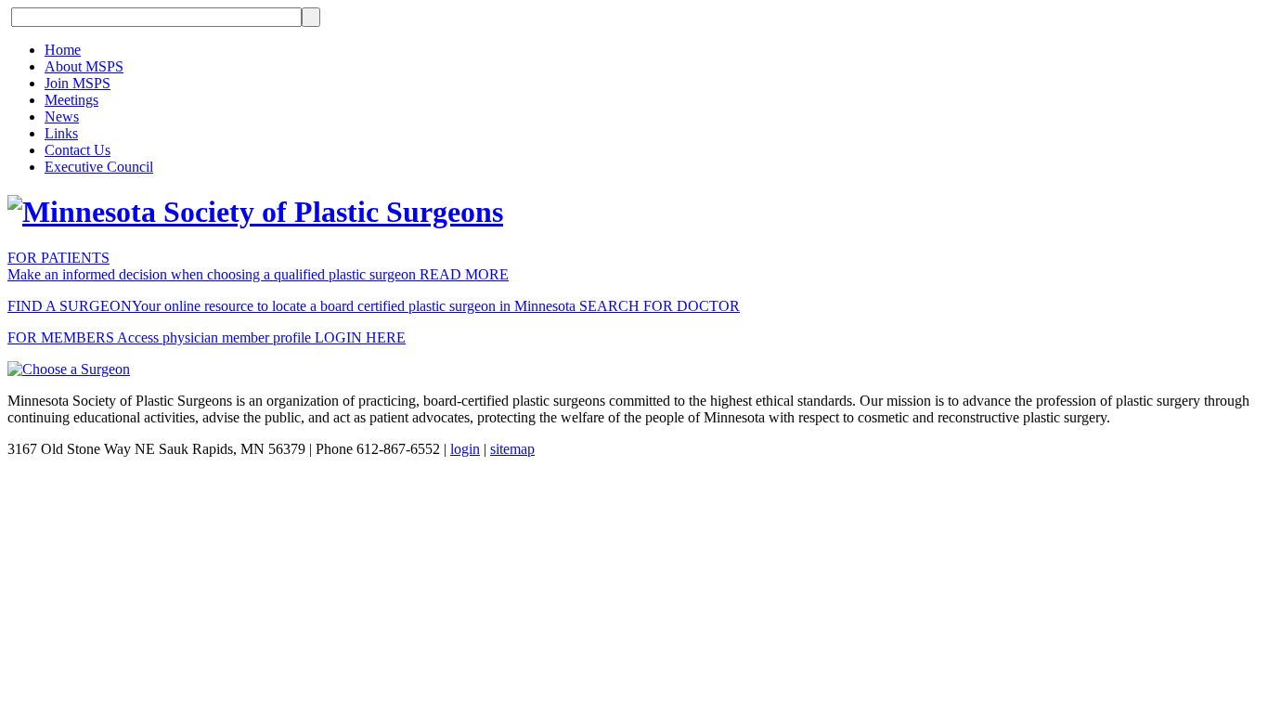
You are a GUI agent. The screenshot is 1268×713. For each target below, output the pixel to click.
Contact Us (77, 150)
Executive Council (99, 167)
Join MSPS (77, 83)
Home (63, 50)
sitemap (512, 449)
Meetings (71, 100)
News (62, 116)
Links (61, 133)
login (465, 449)
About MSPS (84, 66)
